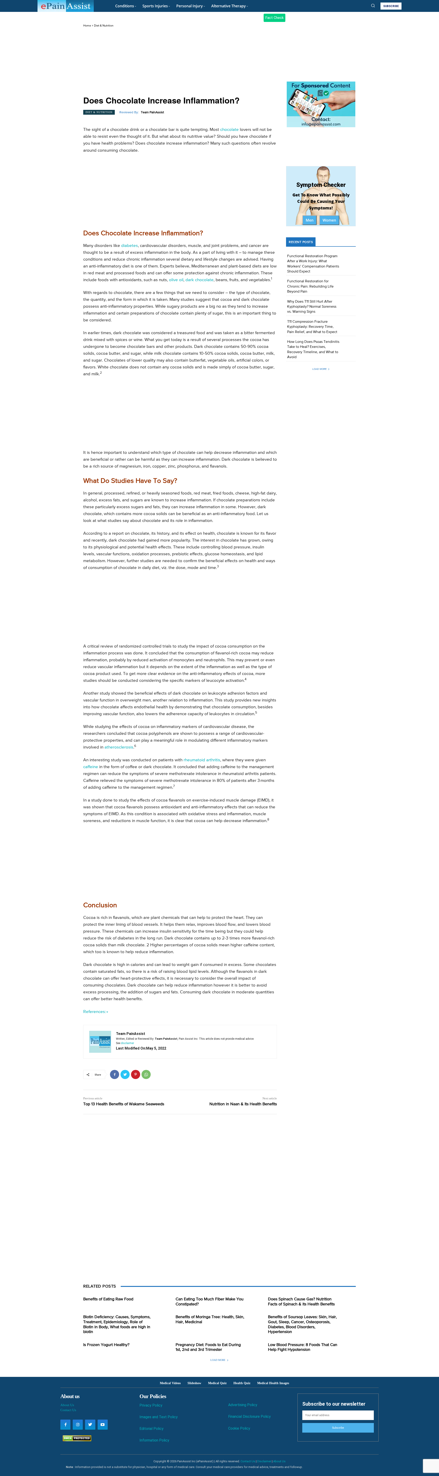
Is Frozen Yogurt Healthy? (106, 1345)
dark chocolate (199, 280)
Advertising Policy (242, 1405)
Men (309, 220)
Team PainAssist (152, 112)
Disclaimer (264, 1461)
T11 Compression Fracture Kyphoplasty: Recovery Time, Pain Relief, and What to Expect (312, 327)
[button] (373, 5)
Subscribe (338, 1427)
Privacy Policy (150, 1405)
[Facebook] (114, 1074)
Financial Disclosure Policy (249, 1416)
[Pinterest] (135, 1074)
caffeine (90, 767)
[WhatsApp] (146, 1074)
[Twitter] (125, 1074)
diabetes (129, 245)
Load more (319, 369)
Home (87, 25)
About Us (67, 1405)
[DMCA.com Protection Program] (75, 1440)
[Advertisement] (180, 62)
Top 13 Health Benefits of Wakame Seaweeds (123, 1104)
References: (94, 1012)
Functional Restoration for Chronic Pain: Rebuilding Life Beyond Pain (310, 287)
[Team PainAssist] (100, 1042)
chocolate (229, 129)
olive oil (176, 280)
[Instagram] (78, 1425)
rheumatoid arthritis (202, 760)
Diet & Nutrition (103, 25)
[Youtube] (103, 1425)
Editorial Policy (151, 1428)
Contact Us (68, 1410)
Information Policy (154, 1440)
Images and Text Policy (158, 1417)
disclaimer (127, 1043)
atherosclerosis (118, 747)
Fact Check (274, 18)
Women (329, 220)
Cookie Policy (239, 1428)
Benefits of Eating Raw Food (108, 1299)
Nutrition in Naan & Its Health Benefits (243, 1104)
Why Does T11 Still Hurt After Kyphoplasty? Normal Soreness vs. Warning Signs (311, 307)
